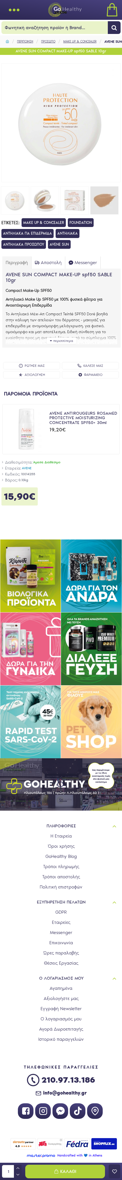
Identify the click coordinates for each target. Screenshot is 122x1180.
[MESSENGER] (60, 1111)
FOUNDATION (81, 222)
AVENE (26, 468)
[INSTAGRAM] (43, 1111)
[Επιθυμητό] (114, 1171)
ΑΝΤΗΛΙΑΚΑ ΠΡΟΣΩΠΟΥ (23, 244)
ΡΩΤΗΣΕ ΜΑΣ (35, 366)
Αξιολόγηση (35, 375)
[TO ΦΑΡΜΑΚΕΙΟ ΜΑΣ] (95, 1111)
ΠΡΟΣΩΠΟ (48, 41)
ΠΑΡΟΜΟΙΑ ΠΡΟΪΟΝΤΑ (31, 394)
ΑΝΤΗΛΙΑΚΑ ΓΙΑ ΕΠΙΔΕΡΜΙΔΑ (27, 233)
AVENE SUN (59, 244)
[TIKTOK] (77, 1111)
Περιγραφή (17, 262)
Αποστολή (51, 262)
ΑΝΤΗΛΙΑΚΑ (67, 233)
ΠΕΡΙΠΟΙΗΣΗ (25, 41)
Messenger (86, 262)
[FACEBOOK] (25, 1111)
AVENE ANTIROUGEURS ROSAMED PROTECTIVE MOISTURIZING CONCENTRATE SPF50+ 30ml (83, 418)
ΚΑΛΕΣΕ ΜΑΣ (93, 366)
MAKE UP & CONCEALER (79, 41)
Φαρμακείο (93, 375)
